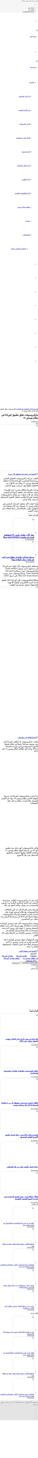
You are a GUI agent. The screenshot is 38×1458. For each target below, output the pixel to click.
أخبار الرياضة (26, 152)
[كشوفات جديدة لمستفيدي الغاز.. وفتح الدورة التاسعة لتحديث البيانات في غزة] (23, 1263)
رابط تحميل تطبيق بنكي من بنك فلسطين (22, 1167)
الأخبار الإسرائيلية (24, 124)
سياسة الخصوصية (28, 11)
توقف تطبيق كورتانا (11, 958)
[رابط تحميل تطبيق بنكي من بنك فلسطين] (19, 1163)
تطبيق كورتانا (21, 956)
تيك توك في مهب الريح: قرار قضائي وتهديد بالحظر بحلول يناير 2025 (22, 1040)
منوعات (27, 221)
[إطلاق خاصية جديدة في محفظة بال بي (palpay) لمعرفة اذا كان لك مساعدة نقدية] (19, 1099)
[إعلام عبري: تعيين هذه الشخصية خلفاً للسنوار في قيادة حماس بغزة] (23, 1221)
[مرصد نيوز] (34, 36)
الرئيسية (35, 409)
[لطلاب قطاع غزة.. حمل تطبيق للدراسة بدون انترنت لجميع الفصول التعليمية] (19, 1193)
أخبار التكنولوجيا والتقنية (22, 193)
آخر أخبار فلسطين (24, 96)
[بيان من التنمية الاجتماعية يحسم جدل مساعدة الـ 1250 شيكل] (23, 1330)
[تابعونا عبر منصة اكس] (28, 951)
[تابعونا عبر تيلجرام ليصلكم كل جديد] (23, 474)
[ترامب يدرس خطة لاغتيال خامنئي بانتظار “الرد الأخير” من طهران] (23, 1304)
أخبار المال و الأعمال (23, 165)
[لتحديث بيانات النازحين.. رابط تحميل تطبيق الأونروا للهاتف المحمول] (19, 1131)
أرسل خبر (31, 8)
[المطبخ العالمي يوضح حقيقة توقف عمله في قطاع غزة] (23, 1242)
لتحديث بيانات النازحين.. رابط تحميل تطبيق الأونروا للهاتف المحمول (21, 1136)
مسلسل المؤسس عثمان (18, 248)
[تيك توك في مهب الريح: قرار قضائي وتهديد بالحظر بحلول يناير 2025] (19, 1035)
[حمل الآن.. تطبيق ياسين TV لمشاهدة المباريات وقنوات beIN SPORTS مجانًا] (23, 532)
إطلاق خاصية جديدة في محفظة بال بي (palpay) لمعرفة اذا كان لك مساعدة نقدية (19, 1104)
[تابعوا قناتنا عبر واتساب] (28, 737)
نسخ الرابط (16, 963)
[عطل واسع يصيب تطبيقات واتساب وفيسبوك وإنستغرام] (19, 1067)
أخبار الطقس (26, 179)
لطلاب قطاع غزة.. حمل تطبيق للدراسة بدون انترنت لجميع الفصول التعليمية (21, 1198)
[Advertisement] (19, 388)
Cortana (33, 956)
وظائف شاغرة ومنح (24, 207)
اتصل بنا (31, 9)
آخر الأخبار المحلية (24, 110)
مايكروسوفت (31, 960)
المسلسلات (26, 235)
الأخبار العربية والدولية (23, 138)
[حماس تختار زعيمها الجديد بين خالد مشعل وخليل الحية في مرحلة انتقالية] (23, 1283)
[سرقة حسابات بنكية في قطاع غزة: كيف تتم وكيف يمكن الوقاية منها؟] (23, 555)
